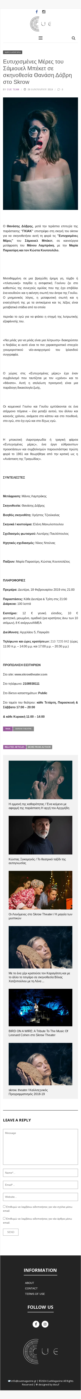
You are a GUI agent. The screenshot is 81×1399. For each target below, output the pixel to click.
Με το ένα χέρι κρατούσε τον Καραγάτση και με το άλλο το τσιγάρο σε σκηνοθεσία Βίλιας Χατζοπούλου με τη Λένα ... (39, 977)
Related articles (14, 747)
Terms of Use (35, 1293)
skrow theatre (23, 729)
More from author (39, 747)
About (29, 1282)
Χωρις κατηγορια (13, 52)
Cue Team (13, 89)
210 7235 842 (59, 641)
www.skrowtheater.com (31, 674)
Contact (31, 1288)
